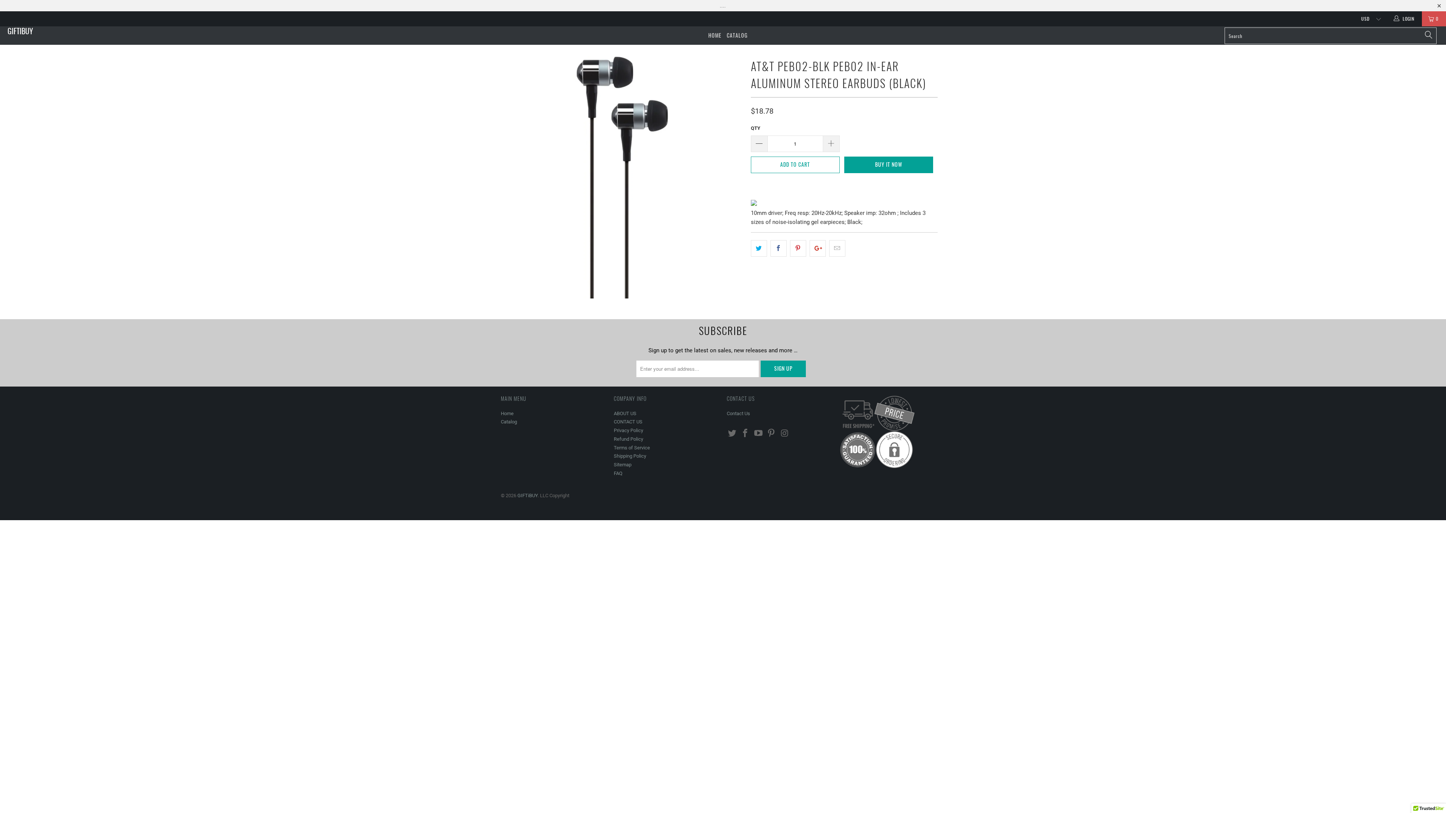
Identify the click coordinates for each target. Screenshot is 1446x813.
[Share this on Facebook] (778, 248)
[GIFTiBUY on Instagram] (784, 433)
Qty (755, 128)
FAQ (618, 473)
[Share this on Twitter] (759, 248)
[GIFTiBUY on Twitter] (732, 433)
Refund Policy (628, 439)
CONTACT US (628, 422)
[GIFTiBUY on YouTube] (758, 433)
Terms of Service (632, 448)
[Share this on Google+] (818, 248)
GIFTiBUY (20, 30)
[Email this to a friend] (837, 248)
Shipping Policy (630, 456)
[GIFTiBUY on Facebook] (745, 433)
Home (714, 35)
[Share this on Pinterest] (798, 248)
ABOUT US (625, 413)
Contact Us (738, 413)
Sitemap (622, 464)
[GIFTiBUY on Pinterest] (771, 433)
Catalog (737, 35)
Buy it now (888, 164)
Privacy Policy (628, 430)
